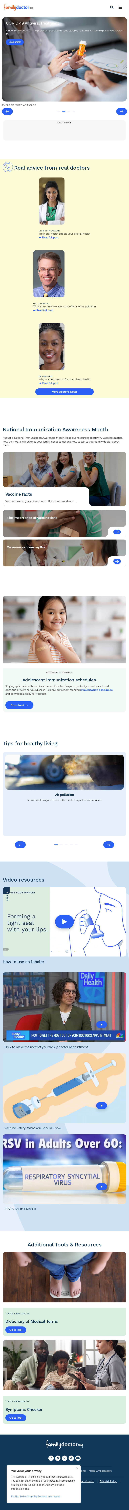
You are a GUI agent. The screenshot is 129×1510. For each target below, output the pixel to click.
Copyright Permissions (81, 1481)
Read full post (50, 237)
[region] (44, 1484)
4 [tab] (73, 111)
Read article (15, 42)
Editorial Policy (108, 1481)
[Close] (77, 1468)
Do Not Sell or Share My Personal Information (35, 1496)
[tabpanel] (64, 59)
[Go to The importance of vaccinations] (117, 532)
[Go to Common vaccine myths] (117, 561)
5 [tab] (76, 844)
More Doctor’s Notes (64, 391)
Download (17, 705)
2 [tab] (63, 111)
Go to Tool (15, 1329)
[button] (64, 922)
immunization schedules (96, 689)
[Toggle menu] (120, 7)
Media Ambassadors (100, 1470)
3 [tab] (68, 111)
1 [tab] (58, 111)
